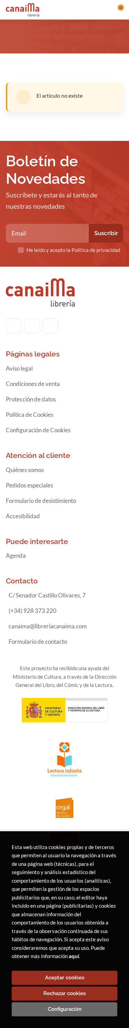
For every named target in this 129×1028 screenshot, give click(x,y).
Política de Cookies (29, 414)
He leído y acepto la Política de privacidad (73, 250)
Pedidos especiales (29, 485)
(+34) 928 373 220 (32, 610)
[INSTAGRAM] (32, 326)
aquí (74, 956)
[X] (50, 326)
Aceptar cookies (64, 978)
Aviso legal (19, 368)
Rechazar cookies (64, 993)
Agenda (16, 555)
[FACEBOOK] (13, 326)
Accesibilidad (23, 516)
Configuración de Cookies (38, 430)
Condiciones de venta (33, 383)
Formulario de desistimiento (41, 500)
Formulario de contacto (38, 641)
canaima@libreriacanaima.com (48, 626)
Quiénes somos (25, 469)
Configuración (65, 1009)
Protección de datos (31, 399)
